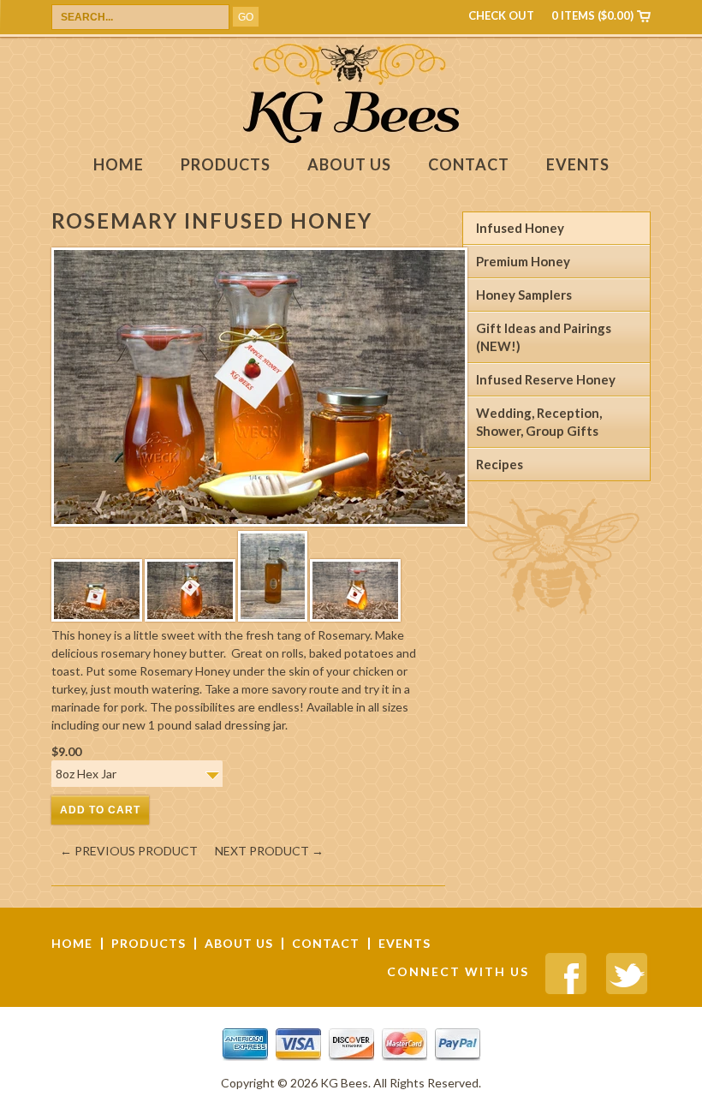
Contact (468, 165)
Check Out (501, 15)
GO (245, 17)
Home (118, 165)
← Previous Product (129, 850)
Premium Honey (523, 261)
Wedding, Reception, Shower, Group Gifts (539, 421)
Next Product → (269, 850)
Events (578, 165)
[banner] (351, 138)
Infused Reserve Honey (546, 379)
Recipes (499, 464)
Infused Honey (520, 227)
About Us (349, 165)
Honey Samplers (524, 294)
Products (226, 165)
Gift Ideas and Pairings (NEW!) (543, 337)
